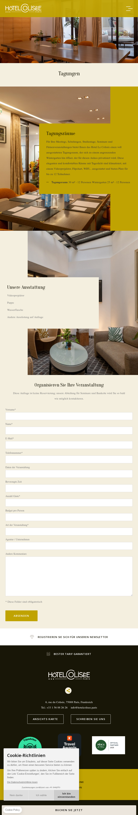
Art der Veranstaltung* (17, 525)
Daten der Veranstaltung (17, 467)
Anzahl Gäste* (12, 496)
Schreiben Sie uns (90, 719)
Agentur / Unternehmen (17, 539)
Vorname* (10, 409)
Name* (9, 424)
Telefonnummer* (14, 453)
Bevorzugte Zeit (13, 481)
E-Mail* (9, 438)
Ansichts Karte (45, 719)
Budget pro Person (14, 510)
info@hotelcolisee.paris (84, 707)
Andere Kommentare (16, 554)
